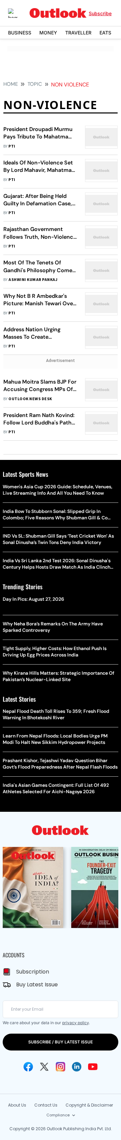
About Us (17, 1105)
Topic (35, 84)
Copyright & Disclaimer (89, 1105)
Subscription (32, 972)
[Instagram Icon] (60, 1066)
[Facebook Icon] (28, 1066)
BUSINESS (19, 32)
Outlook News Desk (30, 399)
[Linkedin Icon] (76, 1066)
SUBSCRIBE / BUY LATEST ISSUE (60, 1041)
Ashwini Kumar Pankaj (32, 280)
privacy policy (75, 1022)
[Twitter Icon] (44, 1066)
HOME (10, 84)
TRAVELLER (78, 32)
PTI (11, 146)
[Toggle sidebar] (18, 13)
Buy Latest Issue (37, 984)
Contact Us (45, 1105)
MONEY (48, 32)
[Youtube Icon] (92, 1066)
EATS (105, 32)
